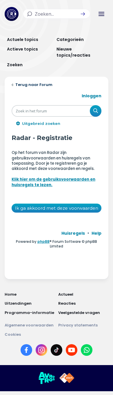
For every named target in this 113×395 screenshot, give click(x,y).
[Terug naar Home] (12, 14)
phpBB (43, 241)
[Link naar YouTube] (71, 351)
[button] (82, 13)
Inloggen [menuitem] (91, 96)
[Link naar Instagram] (41, 351)
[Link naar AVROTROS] (47, 378)
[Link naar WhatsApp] (86, 351)
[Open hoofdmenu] (101, 14)
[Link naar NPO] (66, 378)
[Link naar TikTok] (56, 351)
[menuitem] (73, 233)
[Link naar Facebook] (26, 351)
